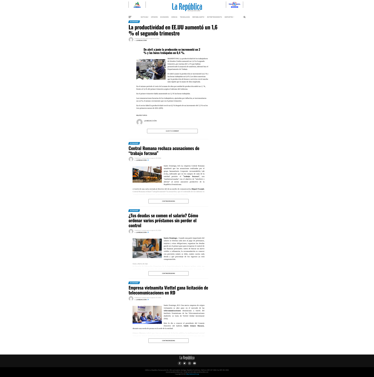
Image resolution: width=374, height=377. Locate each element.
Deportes (229, 17)
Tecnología (185, 17)
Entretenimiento (214, 17)
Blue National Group (193, 374)
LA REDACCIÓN (141, 40)
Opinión (154, 17)
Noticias (144, 17)
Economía (164, 17)
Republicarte (198, 17)
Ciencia (174, 17)
